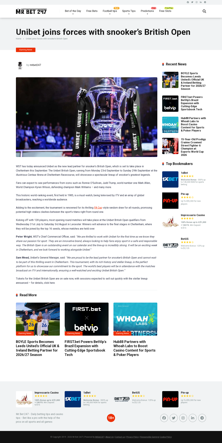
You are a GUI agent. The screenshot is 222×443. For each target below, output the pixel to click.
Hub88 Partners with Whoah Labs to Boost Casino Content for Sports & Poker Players (134, 348)
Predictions (147, 11)
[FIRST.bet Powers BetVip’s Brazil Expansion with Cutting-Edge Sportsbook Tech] (87, 319)
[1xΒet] (170, 186)
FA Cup (98, 207)
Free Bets (92, 11)
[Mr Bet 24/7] (31, 10)
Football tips (110, 11)
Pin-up (185, 194)
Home (18, 39)
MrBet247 (99, 437)
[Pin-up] (170, 207)
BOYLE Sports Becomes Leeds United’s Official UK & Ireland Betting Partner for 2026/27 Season (37, 348)
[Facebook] (188, 2)
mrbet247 (35, 65)
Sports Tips (129, 11)
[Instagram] (196, 2)
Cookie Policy (166, 437)
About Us (109, 437)
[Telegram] (205, 2)
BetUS (185, 238)
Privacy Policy (132, 437)
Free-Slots (165, 11)
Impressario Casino (193, 215)
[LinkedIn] (201, 2)
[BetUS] (170, 252)
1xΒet (184, 172)
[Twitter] (192, 2)
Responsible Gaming (149, 437)
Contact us (120, 437)
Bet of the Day (73, 11)
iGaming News (25, 50)
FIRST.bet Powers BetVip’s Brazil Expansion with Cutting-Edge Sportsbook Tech (85, 348)
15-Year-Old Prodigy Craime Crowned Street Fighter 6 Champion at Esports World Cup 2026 (193, 147)
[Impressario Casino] (170, 229)
